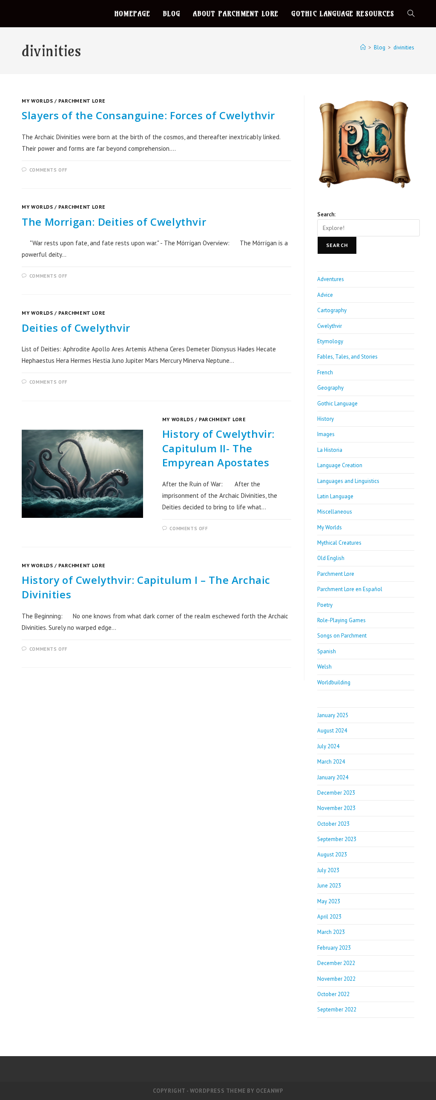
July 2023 (328, 870)
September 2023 (336, 839)
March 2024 (331, 761)
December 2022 (336, 963)
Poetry (325, 605)
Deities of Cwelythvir (76, 328)
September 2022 (336, 1009)
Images (326, 434)
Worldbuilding (333, 682)
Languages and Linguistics (348, 481)
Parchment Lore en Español (349, 589)
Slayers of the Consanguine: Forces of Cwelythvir (148, 115)
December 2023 (336, 792)
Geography (330, 387)
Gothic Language (337, 403)
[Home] (363, 47)
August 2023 (332, 854)
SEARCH (337, 245)
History (325, 418)
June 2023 (329, 885)
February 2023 (334, 947)
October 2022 (333, 994)
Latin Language (335, 496)
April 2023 (329, 916)
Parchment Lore (81, 101)
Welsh (324, 666)
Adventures (330, 279)
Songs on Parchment (342, 635)
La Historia (329, 450)
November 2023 (336, 808)
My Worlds (37, 101)
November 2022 (336, 978)
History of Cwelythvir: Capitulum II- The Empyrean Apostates (218, 448)
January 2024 (332, 777)
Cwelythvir (329, 326)
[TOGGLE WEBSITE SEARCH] (411, 13)
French (325, 372)
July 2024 (328, 746)
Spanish (326, 651)
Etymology (330, 341)
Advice (325, 295)
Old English (330, 558)
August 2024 (332, 730)
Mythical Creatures (339, 542)
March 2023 (331, 932)
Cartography (332, 310)
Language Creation (339, 465)
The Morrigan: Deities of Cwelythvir (114, 222)
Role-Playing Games (341, 620)
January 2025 (332, 715)
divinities (403, 47)
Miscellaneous (334, 511)
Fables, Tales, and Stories (347, 356)
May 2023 (328, 901)
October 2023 (333, 823)
